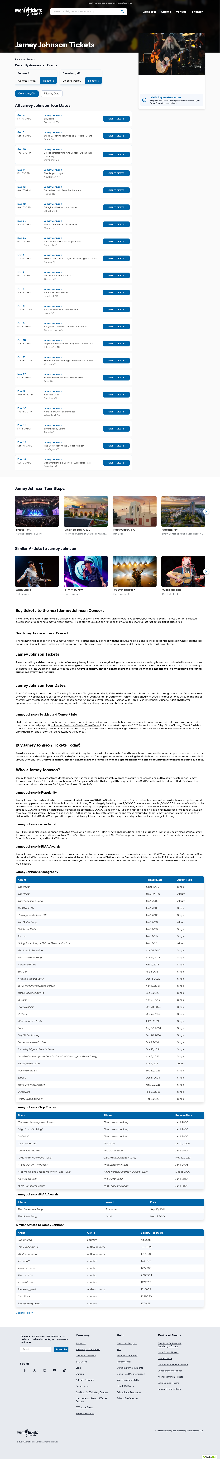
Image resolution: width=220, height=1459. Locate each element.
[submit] (122, 11)
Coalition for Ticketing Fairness (92, 1392)
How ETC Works (125, 1386)
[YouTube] (55, 1370)
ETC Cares (81, 1361)
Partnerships (82, 1386)
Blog (78, 1367)
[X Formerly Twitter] (35, 1370)
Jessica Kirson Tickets (169, 1389)
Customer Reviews (86, 1355)
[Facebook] (25, 1370)
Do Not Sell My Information (131, 1373)
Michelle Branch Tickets (170, 1376)
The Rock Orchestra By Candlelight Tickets (170, 1345)
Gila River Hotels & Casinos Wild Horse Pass (118, 699)
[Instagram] (45, 1370)
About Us (81, 1343)
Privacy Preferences (127, 1398)
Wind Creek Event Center (90, 696)
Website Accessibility (128, 1380)
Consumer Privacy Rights (130, 1367)
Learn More (170, 103)
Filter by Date (51, 93)
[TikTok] (64, 1370)
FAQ (119, 1349)
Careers (80, 1373)
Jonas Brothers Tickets (170, 1370)
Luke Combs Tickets (168, 1382)
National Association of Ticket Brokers (91, 1400)
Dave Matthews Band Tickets (173, 1364)
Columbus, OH (26, 93)
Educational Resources (129, 1392)
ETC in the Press (84, 1407)
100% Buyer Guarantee (88, 1349)
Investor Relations (85, 1413)
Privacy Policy (124, 1361)
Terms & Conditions (127, 1355)
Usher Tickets (165, 1358)
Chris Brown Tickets (168, 1352)
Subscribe (61, 1349)
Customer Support (127, 1343)
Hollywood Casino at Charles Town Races (75, 725)
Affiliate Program (85, 1380)
